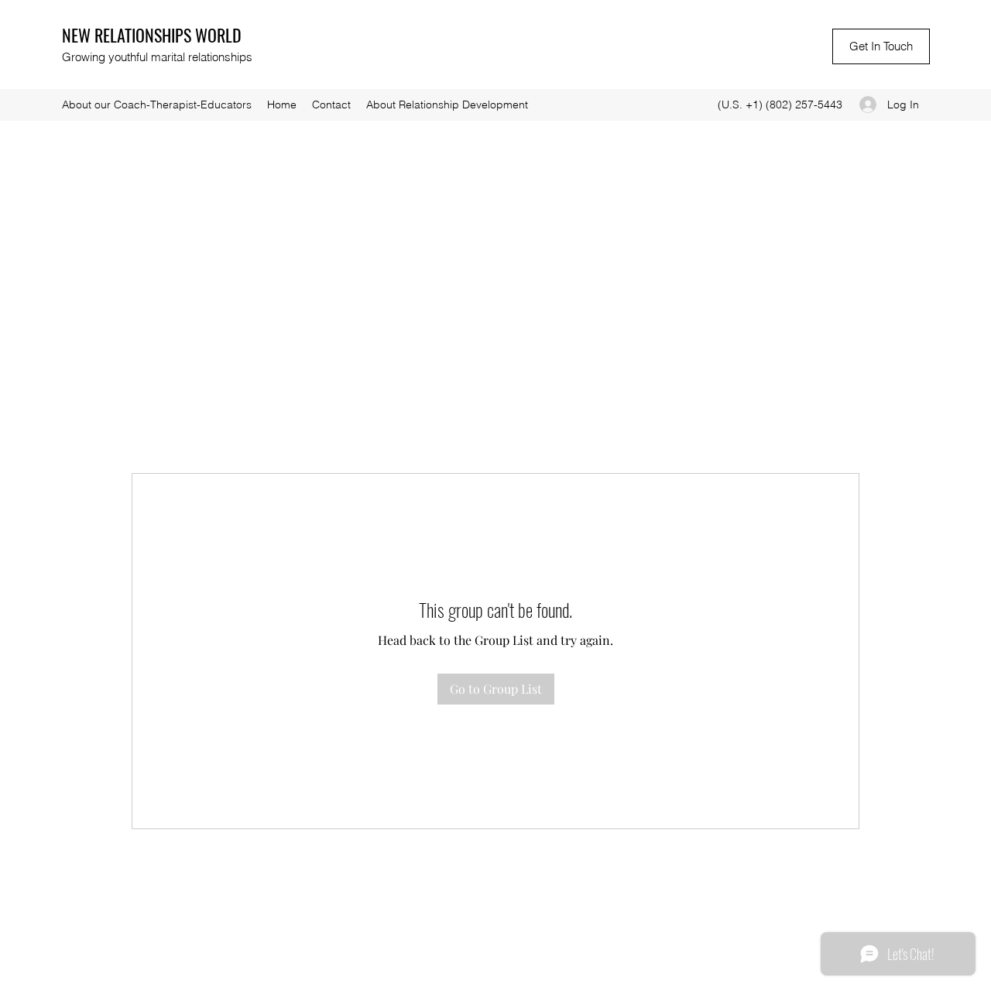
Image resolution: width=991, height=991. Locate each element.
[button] (881, 46)
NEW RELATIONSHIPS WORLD (152, 34)
